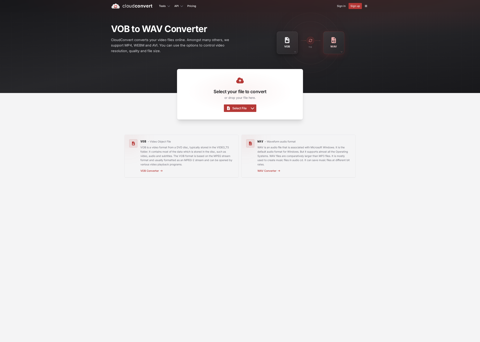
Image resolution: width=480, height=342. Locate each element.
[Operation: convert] (310, 40)
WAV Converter (266, 170)
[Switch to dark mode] (366, 6)
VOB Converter (149, 170)
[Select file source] (252, 108)
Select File (239, 108)
